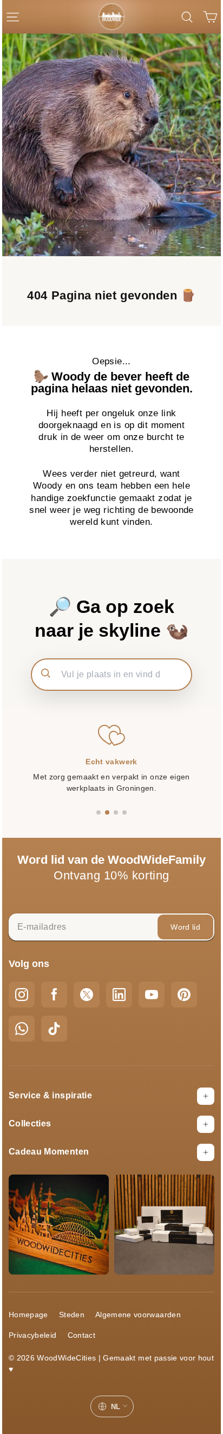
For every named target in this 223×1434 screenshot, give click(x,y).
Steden (71, 1314)
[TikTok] (54, 1029)
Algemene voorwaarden (138, 1314)
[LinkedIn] (119, 995)
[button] (98, 812)
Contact (81, 1335)
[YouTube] (152, 995)
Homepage (28, 1314)
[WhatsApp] (22, 1029)
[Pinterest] (184, 995)
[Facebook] (54, 995)
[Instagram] (22, 995)
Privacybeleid (33, 1335)
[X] (87, 995)
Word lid (185, 927)
